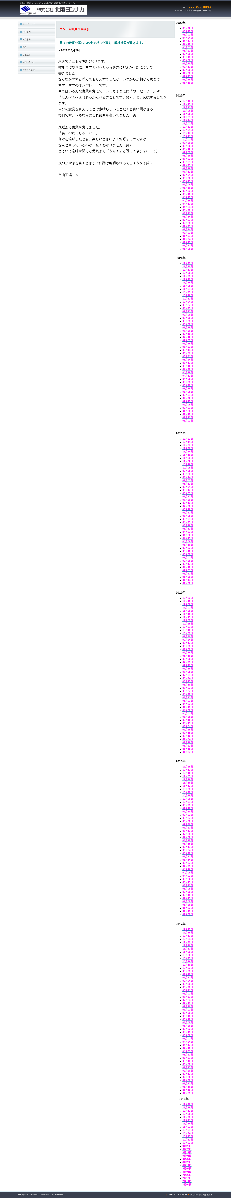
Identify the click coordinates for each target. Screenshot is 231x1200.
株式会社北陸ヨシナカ (62, 10)
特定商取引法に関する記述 (201, 1195)
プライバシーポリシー (177, 1195)
